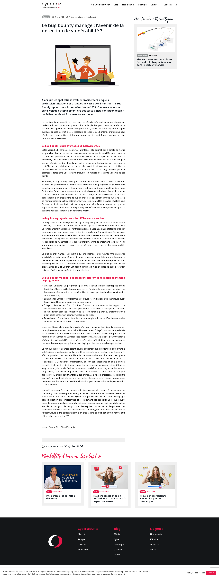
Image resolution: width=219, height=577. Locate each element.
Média (117, 534)
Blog (116, 4)
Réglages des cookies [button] (196, 573)
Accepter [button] (211, 572)
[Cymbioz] (51, 5)
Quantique (119, 544)
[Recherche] (176, 4)
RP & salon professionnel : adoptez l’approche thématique (154, 498)
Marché (81, 534)
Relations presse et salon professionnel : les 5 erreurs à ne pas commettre (109, 498)
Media (96, 492)
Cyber (117, 539)
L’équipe (142, 4)
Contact (168, 4)
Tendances (83, 549)
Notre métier (156, 534)
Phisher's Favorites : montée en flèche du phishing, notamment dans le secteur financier (154, 62)
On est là (155, 4)
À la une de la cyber (100, 4)
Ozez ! (117, 554)
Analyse (81, 539)
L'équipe (154, 539)
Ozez (49, 492)
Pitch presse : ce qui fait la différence (61, 497)
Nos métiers (128, 4)
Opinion (82, 544)
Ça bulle (118, 549)
